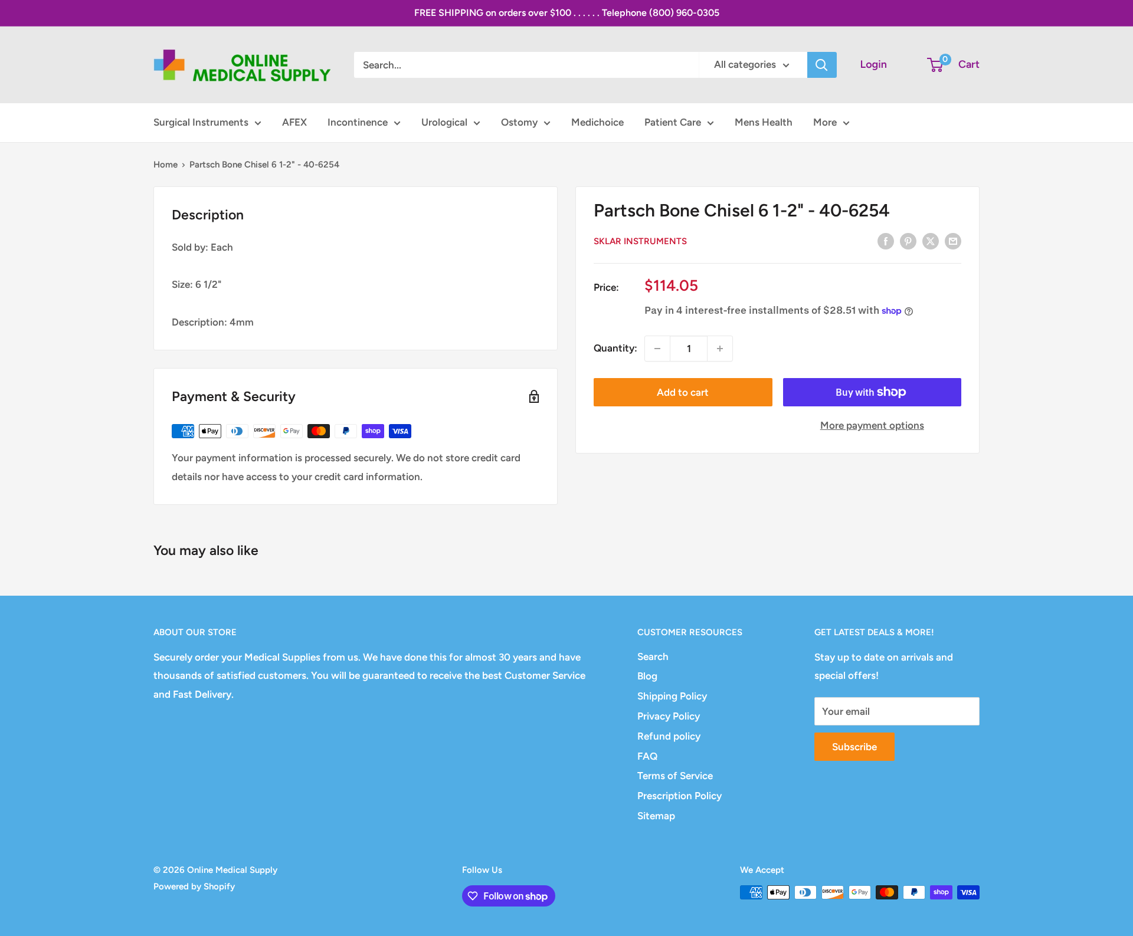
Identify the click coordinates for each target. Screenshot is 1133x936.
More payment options (872, 425)
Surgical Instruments (200, 122)
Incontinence (358, 122)
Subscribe (854, 747)
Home (165, 164)
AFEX (294, 122)
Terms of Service (675, 775)
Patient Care (672, 122)
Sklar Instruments (640, 242)
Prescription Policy (679, 796)
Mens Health (764, 122)
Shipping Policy (672, 696)
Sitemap (656, 816)
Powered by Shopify (194, 886)
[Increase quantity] (720, 348)
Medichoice (597, 122)
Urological (444, 122)
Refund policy (668, 736)
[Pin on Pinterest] (908, 240)
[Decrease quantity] (657, 348)
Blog (647, 676)
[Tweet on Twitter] (930, 240)
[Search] (822, 65)
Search (653, 656)
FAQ (647, 756)
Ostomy (519, 122)
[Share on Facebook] (885, 240)
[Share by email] (953, 240)
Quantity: (615, 348)
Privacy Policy (668, 716)
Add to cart (683, 392)
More (825, 122)
